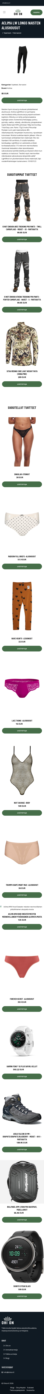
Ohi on (8, 1346)
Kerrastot (17, 33)
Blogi (7, 1358)
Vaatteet (7, 33)
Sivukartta (30, 1390)
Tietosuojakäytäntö (17, 1390)
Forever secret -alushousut (22, 999)
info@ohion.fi (6, 3)
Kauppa (36, 12)
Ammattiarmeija (11, 1350)
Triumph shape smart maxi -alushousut (22, 885)
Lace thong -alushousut (22, 720)
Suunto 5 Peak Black (22, 1286)
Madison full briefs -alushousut (22, 556)
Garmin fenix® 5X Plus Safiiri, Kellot (22, 1066)
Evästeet (30, 1387)
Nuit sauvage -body (22, 802)
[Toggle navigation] (4, 12)
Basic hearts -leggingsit (22, 638)
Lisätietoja (22, 100)
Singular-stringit (22, 474)
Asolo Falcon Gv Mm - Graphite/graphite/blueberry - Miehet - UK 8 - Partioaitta (22, 1137)
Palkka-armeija (11, 1354)
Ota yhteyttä (20, 1387)
